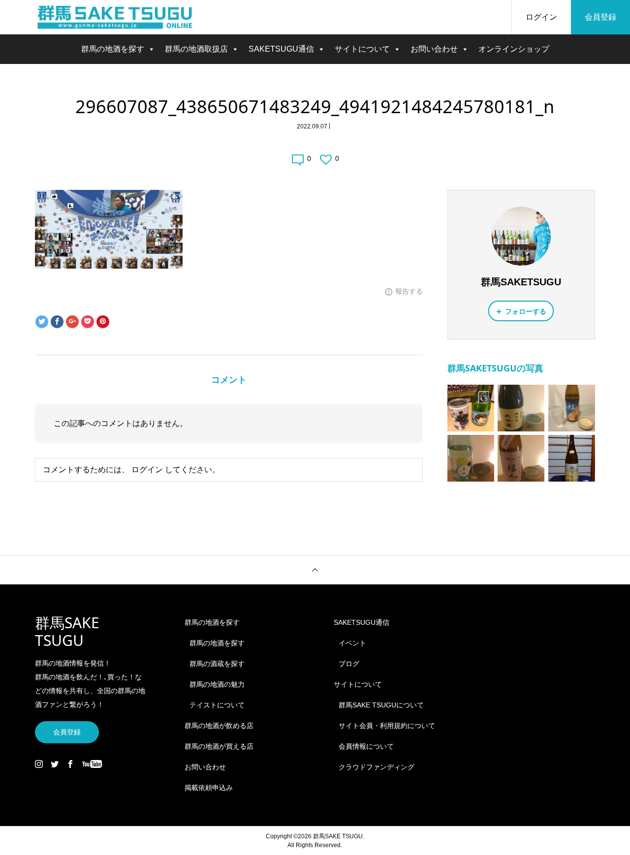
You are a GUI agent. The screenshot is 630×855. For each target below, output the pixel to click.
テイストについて (217, 705)
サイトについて (362, 49)
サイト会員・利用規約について (387, 726)
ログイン (541, 17)
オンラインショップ (513, 49)
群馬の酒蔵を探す (217, 664)
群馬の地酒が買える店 (219, 746)
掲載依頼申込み (209, 788)
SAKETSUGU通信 (281, 49)
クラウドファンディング (376, 767)
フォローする (525, 311)
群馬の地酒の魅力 (217, 684)
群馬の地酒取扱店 (196, 49)
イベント (352, 643)
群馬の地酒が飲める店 (219, 726)
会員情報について (366, 746)
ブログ (349, 664)
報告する (409, 291)
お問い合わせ (434, 49)
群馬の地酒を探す (112, 49)
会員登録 (600, 17)
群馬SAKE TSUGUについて (381, 705)
